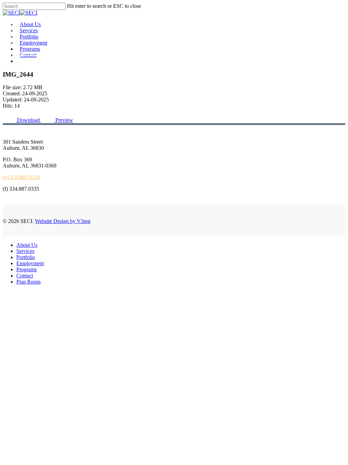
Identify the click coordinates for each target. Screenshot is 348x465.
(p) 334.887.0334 (21, 177)
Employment (30, 263)
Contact (24, 275)
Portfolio (25, 257)
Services (25, 251)
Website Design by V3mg (62, 221)
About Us (26, 245)
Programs (26, 269)
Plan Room (28, 282)
